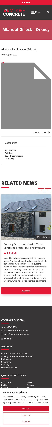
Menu (38, 12)
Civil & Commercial (14, 156)
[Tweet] (45, 132)
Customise (26, 415)
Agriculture (10, 150)
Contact (30, 386)
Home (29, 384)
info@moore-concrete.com (16, 332)
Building (9, 153)
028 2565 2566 (10, 328)
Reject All (26, 422)
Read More (26, 291)
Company (9, 158)
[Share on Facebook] (49, 132)
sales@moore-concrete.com (16, 335)
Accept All (26, 408)
